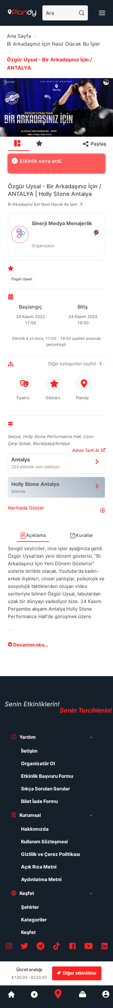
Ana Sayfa (19, 36)
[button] (56, 510)
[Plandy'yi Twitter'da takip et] (24, 947)
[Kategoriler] (82, 997)
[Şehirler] (11, 997)
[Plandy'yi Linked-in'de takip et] (104, 947)
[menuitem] (19, 144)
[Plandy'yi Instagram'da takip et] (9, 947)
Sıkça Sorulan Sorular (45, 789)
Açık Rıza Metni (38, 867)
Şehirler (30, 907)
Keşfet (28, 932)
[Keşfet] (34, 997)
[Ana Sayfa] (58, 997)
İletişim (29, 751)
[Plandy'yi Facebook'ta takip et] (72, 947)
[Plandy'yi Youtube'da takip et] (88, 947)
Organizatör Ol (38, 763)
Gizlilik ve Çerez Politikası (50, 854)
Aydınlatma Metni (41, 879)
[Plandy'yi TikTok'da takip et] (56, 947)
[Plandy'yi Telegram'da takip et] (40, 947)
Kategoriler (34, 920)
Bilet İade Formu (39, 801)
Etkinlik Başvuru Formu (47, 776)
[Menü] (102, 12)
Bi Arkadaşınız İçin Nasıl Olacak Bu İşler (53, 44)
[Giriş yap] (105, 997)
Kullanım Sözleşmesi (44, 842)
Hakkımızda (35, 829)
